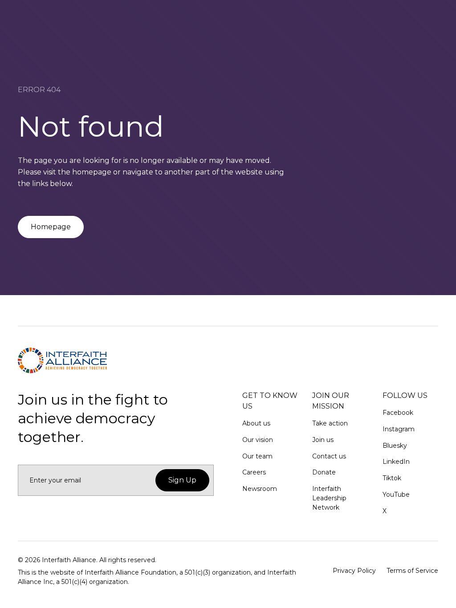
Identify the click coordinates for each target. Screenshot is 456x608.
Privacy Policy (354, 571)
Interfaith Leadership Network (329, 498)
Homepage (51, 227)
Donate (324, 472)
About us (256, 423)
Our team (257, 456)
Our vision (257, 440)
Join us (323, 440)
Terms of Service (412, 571)
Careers (254, 472)
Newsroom (259, 489)
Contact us (329, 456)
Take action (330, 423)
